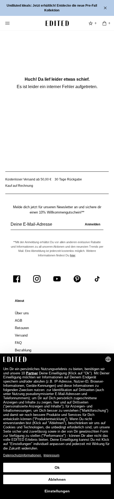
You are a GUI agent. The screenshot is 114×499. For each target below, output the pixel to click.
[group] (57, 226)
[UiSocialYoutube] (57, 279)
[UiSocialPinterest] (77, 279)
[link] (19, 302)
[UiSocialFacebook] (17, 279)
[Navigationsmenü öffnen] (8, 23)
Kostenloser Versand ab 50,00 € (28, 179)
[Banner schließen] (106, 8)
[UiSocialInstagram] (37, 279)
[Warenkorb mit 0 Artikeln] (104, 23)
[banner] (57, 8)
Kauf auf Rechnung (19, 186)
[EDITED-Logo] (57, 23)
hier (72, 255)
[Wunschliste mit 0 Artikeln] (90, 23)
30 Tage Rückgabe (68, 179)
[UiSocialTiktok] (97, 279)
